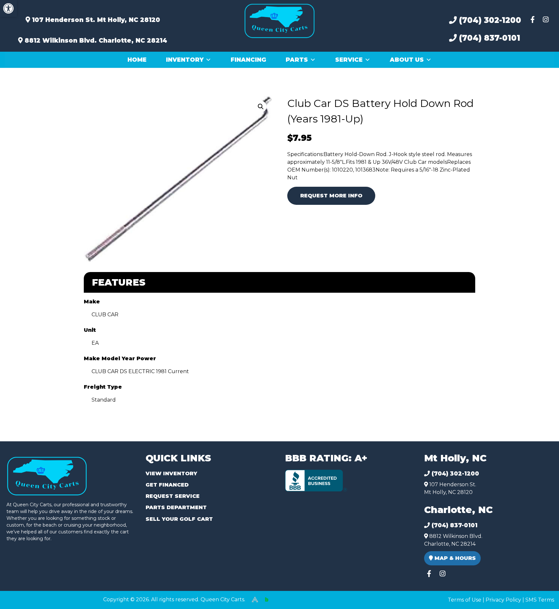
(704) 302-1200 (489, 20)
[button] (8, 8)
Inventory (184, 59)
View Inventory (171, 473)
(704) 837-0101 (488, 38)
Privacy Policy (503, 600)
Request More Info (331, 196)
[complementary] (539, 589)
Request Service (173, 496)
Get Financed (167, 485)
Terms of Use (464, 600)
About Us (407, 59)
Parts (297, 59)
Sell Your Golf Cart (179, 519)
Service (349, 59)
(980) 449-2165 (22, 596)
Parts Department (176, 507)
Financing (248, 59)
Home (137, 59)
